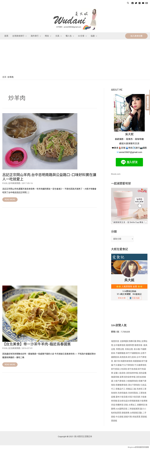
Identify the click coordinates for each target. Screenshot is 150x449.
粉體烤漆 (120, 405)
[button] (128, 3)
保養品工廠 (131, 389)
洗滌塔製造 (133, 393)
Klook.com (115, 174)
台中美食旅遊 (14, 183)
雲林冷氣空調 (122, 397)
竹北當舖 (118, 365)
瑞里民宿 (115, 341)
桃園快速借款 (126, 361)
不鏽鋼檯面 (121, 353)
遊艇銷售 (125, 413)
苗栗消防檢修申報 (127, 377)
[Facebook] (132, 3)
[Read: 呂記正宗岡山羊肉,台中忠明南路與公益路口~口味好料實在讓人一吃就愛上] (39, 141)
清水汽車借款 (134, 385)
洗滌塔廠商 (123, 393)
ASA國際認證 (121, 409)
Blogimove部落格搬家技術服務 (138, 447)
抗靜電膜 (124, 341)
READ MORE (10, 199)
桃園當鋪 (137, 361)
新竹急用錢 (132, 369)
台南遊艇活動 (136, 413)
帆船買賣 (117, 413)
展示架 (117, 361)
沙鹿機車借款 (132, 381)
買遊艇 (144, 417)
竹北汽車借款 (128, 365)
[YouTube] (143, 3)
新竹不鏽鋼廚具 (133, 353)
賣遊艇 (114, 421)
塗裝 (126, 405)
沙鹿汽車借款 (120, 381)
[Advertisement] (75, 57)
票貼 (139, 341)
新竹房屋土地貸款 (119, 369)
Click (147, 102)
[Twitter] (136, 3)
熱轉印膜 (132, 341)
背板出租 (129, 349)
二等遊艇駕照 (134, 409)
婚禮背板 (138, 345)
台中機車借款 (120, 345)
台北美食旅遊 (14, 348)
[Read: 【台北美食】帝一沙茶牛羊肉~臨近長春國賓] (39, 313)
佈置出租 (120, 349)
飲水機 (137, 349)
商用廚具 (124, 357)
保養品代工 (121, 389)
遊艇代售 (128, 417)
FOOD (4, 183)
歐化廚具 (132, 357)
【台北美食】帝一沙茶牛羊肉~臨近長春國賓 (36, 344)
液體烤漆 (141, 405)
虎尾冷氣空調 (134, 397)
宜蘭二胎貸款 (120, 373)
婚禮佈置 (130, 345)
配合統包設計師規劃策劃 (128, 401)
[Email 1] (147, 3)
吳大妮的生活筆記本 (83, 436)
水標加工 (132, 405)
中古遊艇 (120, 417)
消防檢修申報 (132, 373)
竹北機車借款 (140, 365)
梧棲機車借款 (122, 385)
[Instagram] (140, 3)
